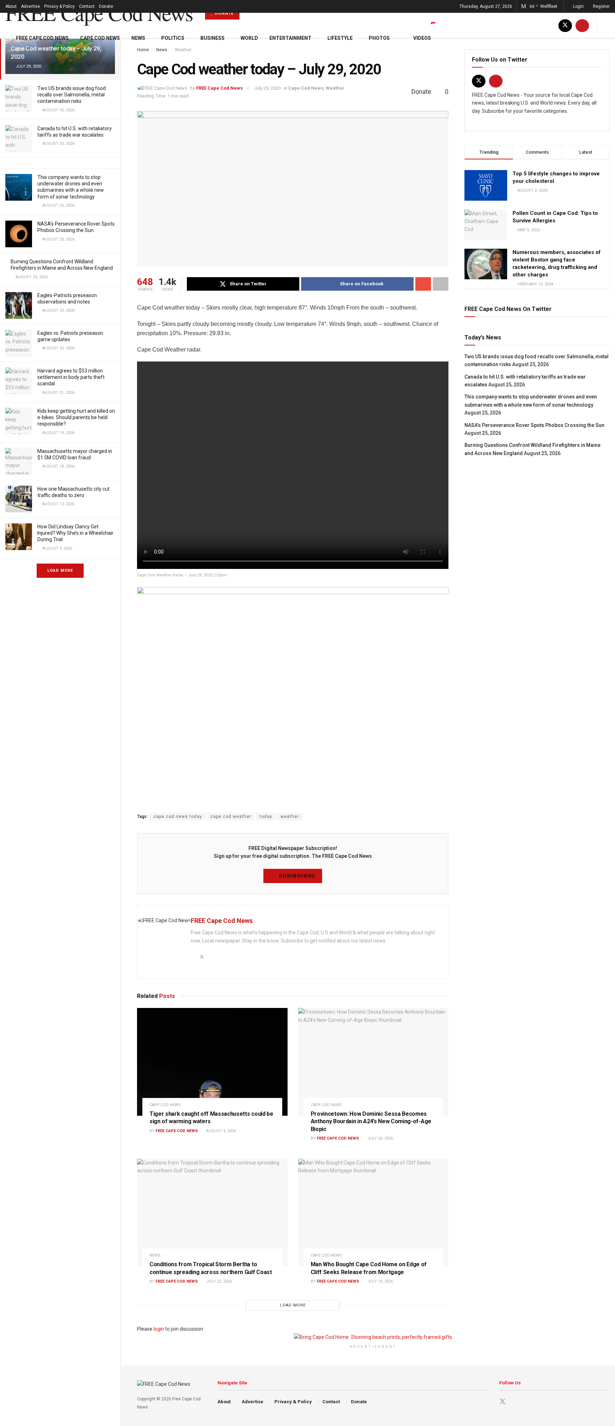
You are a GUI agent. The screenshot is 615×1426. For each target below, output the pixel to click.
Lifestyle (340, 38)
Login (578, 6)
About (11, 6)
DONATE (224, 13)
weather (289, 816)
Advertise (30, 6)
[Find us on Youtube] (582, 25)
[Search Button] (607, 25)
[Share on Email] (423, 284)
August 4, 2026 (220, 1131)
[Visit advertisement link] (373, 1337)
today (265, 816)
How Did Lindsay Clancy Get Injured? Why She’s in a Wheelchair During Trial (75, 533)
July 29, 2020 (267, 88)
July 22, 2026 (218, 1281)
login (158, 1329)
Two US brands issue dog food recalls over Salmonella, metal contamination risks (71, 94)
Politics (172, 38)
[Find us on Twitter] (565, 25)
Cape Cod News (100, 38)
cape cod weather (230, 816)
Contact (87, 6)
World (249, 38)
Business (212, 38)
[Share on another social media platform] (440, 284)
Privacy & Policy (59, 6)
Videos (422, 38)
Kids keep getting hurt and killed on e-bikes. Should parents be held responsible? (76, 417)
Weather (335, 88)
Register (601, 6)
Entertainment (290, 38)
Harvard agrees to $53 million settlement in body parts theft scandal (71, 377)
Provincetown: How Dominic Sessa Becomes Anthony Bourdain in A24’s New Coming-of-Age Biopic (371, 1121)
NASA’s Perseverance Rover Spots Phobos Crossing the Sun (534, 425)
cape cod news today (177, 816)
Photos (379, 38)
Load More (60, 570)
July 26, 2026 (379, 1138)
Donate (106, 6)
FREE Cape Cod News (99, 12)
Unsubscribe (296, 875)
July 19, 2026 (379, 1281)
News (138, 38)
